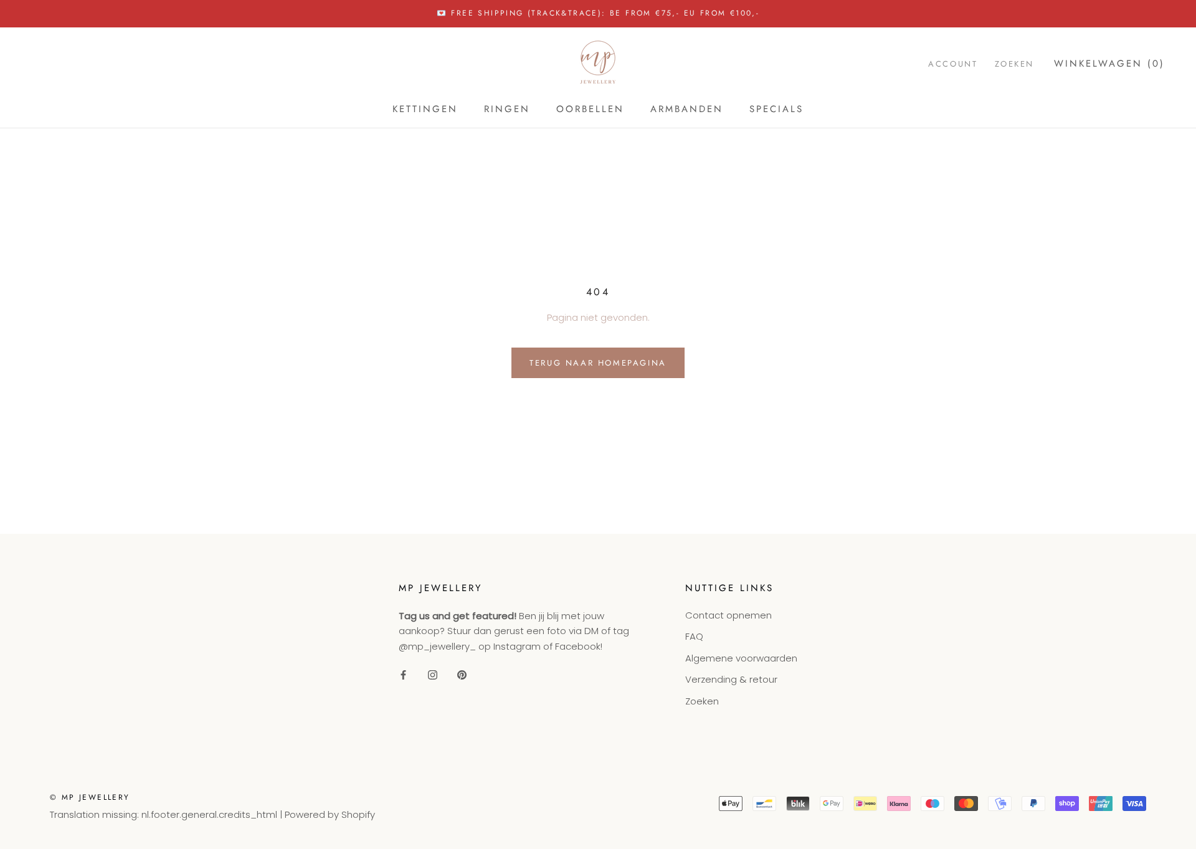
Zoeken (1014, 63)
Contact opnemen (728, 615)
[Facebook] (403, 675)
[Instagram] (432, 675)
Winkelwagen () (1109, 63)
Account (952, 63)
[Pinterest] (462, 675)
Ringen (507, 109)
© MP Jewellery (90, 797)
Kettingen (425, 109)
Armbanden (686, 109)
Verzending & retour (731, 679)
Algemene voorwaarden (741, 658)
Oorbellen (590, 109)
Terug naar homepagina (598, 363)
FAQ (694, 636)
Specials (776, 109)
